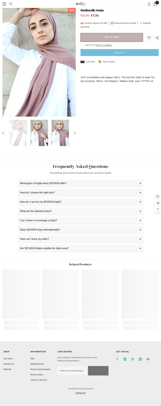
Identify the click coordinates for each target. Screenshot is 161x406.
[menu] (4, 4)
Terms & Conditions (103, 45)
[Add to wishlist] (149, 38)
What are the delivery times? (36, 211)
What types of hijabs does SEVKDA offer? (43, 183)
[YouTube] (148, 359)
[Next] (74, 133)
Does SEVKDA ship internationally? (40, 229)
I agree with (89, 45)
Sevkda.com (80, 393)
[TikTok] (140, 359)
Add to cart (111, 37)
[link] (21, 323)
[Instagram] (125, 359)
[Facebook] (117, 359)
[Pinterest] (133, 359)
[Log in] (149, 4)
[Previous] (3, 133)
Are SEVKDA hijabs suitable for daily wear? (44, 248)
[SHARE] (156, 38)
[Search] (11, 4)
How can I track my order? (34, 239)
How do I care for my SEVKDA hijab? (40, 201)
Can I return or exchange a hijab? (38, 220)
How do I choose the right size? (37, 192)
